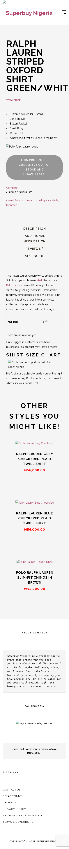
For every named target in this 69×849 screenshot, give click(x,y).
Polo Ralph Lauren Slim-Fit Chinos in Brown (34, 577)
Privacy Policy (14, 808)
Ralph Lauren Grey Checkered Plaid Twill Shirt (34, 459)
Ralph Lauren (14, 285)
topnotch (11, 205)
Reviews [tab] (35, 249)
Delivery (9, 802)
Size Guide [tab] (34, 256)
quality (47, 200)
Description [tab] (34, 228)
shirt (39, 280)
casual (10, 200)
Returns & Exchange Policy (24, 815)
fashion (19, 200)
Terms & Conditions (18, 821)
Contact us (12, 789)
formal (29, 200)
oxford (38, 200)
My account (12, 796)
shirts (55, 200)
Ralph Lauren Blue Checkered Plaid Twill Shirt (34, 518)
